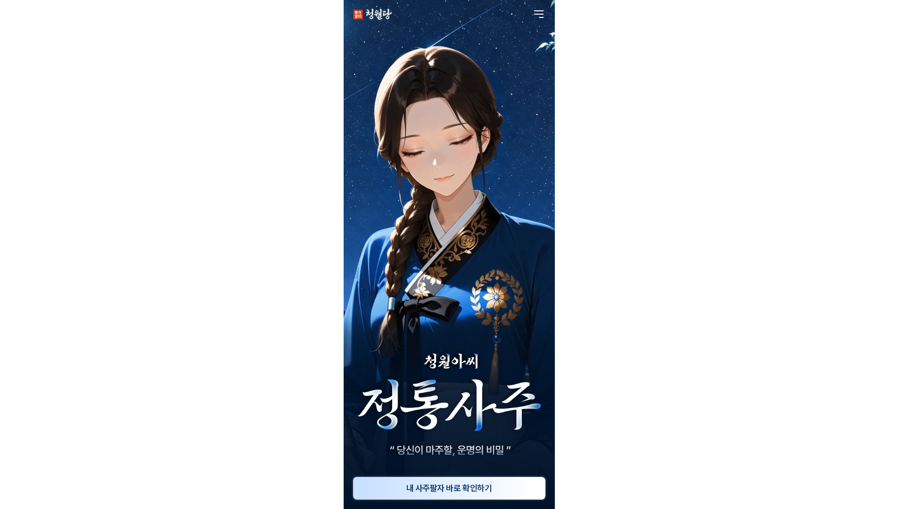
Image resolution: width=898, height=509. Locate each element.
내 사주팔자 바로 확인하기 (449, 488)
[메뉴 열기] (538, 14)
